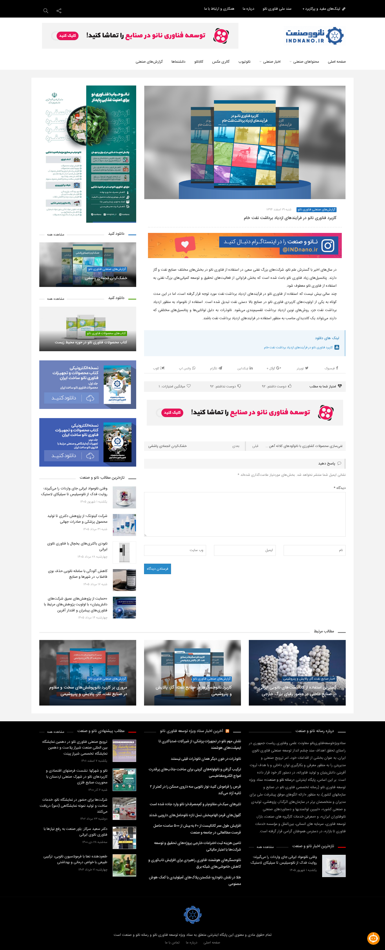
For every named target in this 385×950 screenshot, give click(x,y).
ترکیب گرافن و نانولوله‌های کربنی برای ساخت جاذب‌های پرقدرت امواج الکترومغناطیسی (195, 772)
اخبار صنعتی (271, 62)
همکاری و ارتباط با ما (219, 9)
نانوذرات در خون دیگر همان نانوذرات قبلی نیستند (206, 759)
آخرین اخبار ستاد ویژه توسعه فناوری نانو (191, 731)
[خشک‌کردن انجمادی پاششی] (87, 264)
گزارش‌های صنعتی (149, 62)
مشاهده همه (55, 235)
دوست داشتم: (274, 386)
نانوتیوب (244, 62)
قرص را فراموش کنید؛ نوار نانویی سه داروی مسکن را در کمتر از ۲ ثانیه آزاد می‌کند (195, 790)
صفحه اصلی (212, 943)
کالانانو (198, 62)
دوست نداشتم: (223, 386)
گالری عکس (220, 62)
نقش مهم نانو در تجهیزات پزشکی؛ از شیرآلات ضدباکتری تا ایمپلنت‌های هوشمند (199, 744)
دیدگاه (340, 488)
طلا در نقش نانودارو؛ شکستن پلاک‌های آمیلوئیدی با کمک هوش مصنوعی (195, 880)
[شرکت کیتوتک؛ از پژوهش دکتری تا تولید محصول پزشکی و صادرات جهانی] (124, 525)
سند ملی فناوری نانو (277, 9)
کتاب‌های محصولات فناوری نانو (106, 333)
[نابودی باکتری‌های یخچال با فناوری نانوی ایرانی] (124, 552)
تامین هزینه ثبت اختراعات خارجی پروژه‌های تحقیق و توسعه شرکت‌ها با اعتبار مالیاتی (197, 846)
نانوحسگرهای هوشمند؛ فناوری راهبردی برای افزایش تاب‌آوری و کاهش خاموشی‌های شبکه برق (194, 863)
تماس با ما (172, 943)
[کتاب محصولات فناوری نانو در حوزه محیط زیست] (87, 329)
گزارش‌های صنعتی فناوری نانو (107, 269)
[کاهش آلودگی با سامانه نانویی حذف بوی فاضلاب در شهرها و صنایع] (124, 580)
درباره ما (248, 9)
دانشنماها (178, 62)
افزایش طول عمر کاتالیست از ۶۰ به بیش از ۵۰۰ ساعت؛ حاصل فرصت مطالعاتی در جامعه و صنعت (197, 829)
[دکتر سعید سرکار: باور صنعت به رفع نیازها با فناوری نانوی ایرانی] (124, 838)
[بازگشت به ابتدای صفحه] (13, 937)
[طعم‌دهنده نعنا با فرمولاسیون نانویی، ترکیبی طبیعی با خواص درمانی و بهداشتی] (124, 865)
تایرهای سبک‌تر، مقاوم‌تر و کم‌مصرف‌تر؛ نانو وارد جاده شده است (195, 804)
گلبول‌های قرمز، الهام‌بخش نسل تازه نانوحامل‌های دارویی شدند (195, 815)
